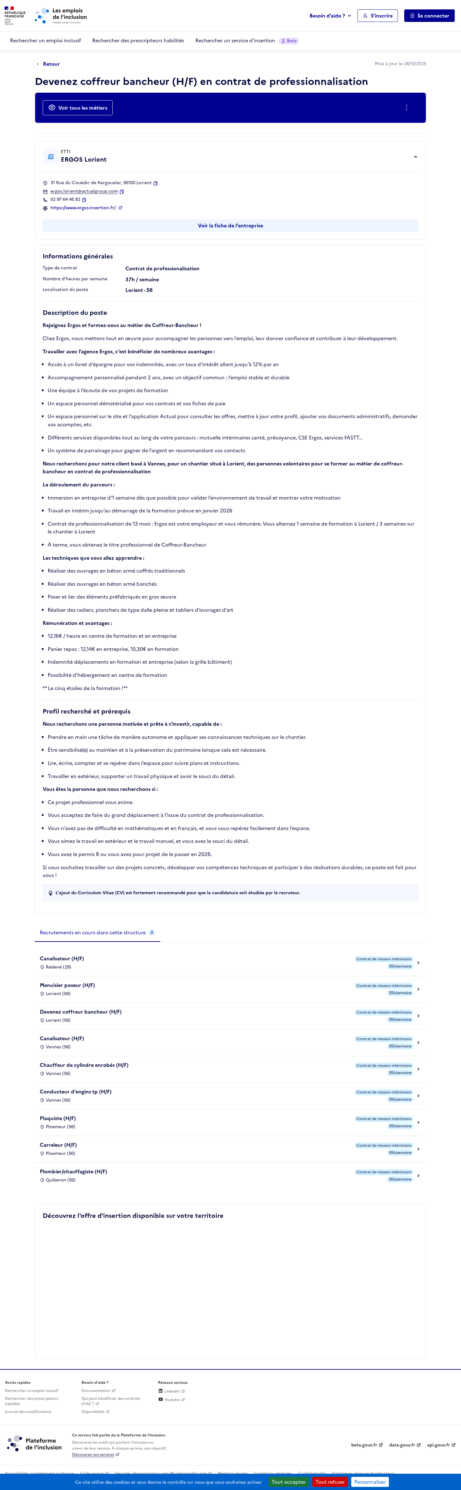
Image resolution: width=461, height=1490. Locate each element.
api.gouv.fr (438, 1445)
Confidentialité (312, 1473)
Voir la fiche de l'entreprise (230, 225)
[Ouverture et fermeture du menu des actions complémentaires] (407, 107)
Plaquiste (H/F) (58, 1118)
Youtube (171, 1400)
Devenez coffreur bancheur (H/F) (81, 1011)
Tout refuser (330, 1482)
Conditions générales (273, 1473)
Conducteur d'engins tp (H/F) (76, 1091)
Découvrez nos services (93, 1454)
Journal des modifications (28, 1412)
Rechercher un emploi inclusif (45, 40)
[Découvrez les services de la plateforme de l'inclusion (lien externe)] (35, 1443)
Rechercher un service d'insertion (246, 40)
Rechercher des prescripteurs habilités (138, 40)
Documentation (96, 1391)
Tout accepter (289, 1482)
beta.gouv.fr (364, 1445)
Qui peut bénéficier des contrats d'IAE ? (111, 1401)
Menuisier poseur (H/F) (67, 985)
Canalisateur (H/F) (62, 958)
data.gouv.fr (402, 1445)
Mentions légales (233, 1473)
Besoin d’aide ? (327, 15)
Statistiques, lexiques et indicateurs (363, 1473)
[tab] (97, 933)
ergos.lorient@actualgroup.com (84, 191)
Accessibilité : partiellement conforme (39, 1473)
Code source (91, 1473)
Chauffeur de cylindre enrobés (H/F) (84, 1065)
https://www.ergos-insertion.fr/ (83, 208)
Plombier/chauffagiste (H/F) (73, 1171)
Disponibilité (93, 1412)
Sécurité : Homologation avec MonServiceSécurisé (160, 1473)
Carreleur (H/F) (58, 1145)
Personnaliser (370, 1482)
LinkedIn (171, 1391)
